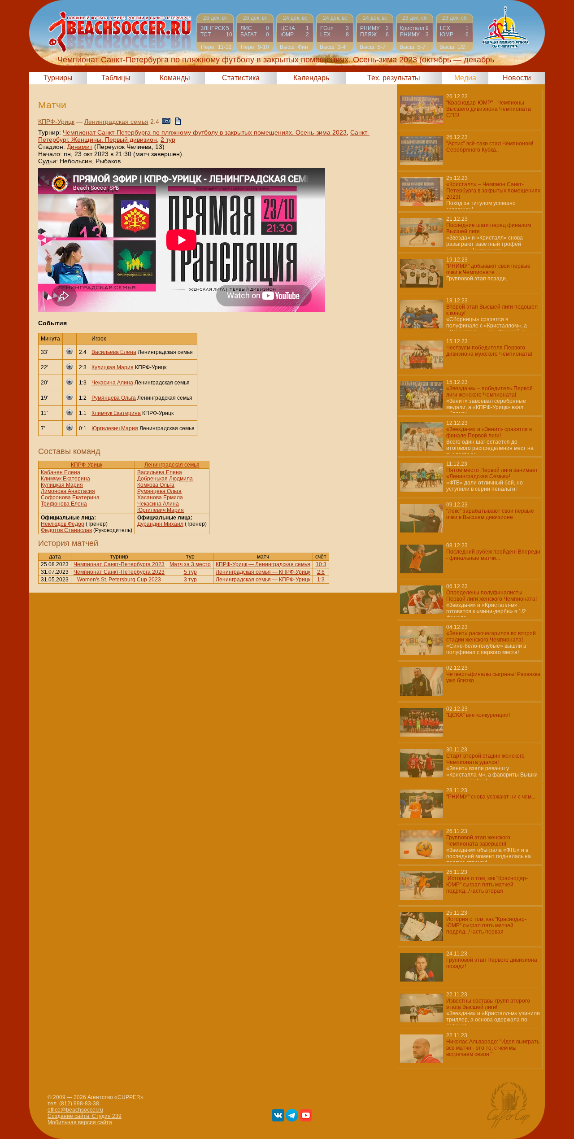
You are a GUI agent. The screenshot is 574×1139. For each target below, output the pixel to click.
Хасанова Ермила (160, 497)
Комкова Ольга (155, 485)
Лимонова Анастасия (68, 491)
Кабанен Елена (60, 472)
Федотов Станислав (66, 530)
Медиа (465, 78)
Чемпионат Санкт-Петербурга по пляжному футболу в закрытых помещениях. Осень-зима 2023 (205, 132)
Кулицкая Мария (112, 367)
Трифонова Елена (64, 504)
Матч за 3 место (190, 564)
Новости (517, 78)
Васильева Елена (113, 352)
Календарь (311, 78)
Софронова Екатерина (70, 497)
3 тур (190, 579)
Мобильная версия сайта (80, 1122)
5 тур (190, 572)
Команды (175, 78)
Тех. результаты (393, 78)
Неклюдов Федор (62, 524)
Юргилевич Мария (114, 428)
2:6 (321, 572)
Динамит (79, 146)
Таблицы (115, 78)
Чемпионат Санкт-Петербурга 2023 (119, 564)
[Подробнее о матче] (215, 32)
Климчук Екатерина (116, 413)
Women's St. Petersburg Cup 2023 (119, 579)
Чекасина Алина (112, 383)
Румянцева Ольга (113, 398)
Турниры (58, 78)
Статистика (241, 78)
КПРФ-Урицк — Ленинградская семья (263, 564)
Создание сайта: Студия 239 (85, 1116)
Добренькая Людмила (165, 479)
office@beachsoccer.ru (75, 1110)
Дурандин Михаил (160, 524)
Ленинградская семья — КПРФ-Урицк (263, 572)
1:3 (321, 579)
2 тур (168, 139)
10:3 (321, 564)
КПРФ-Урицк (56, 121)
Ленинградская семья (116, 121)
